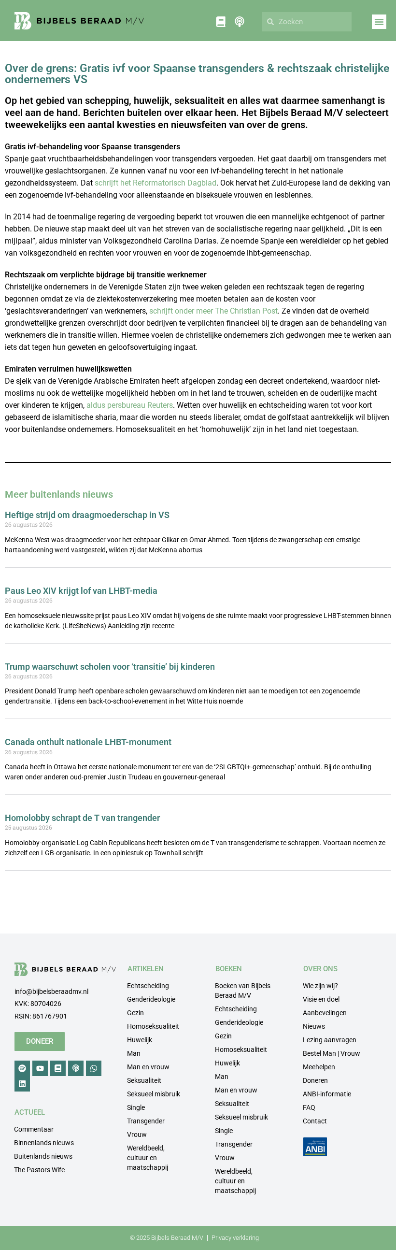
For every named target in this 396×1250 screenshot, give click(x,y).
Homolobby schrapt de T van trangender (82, 818)
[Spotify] (22, 1068)
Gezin (135, 1013)
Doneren (315, 1080)
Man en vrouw (148, 1067)
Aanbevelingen (325, 1013)
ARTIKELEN (145, 968)
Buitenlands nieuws (43, 1156)
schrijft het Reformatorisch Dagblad (155, 182)
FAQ (309, 1107)
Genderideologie (151, 999)
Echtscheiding (148, 986)
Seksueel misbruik (153, 1094)
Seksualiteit (144, 1080)
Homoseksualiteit (153, 1026)
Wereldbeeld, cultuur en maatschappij (147, 1157)
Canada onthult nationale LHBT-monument (88, 742)
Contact (315, 1121)
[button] (379, 21)
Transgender (146, 1121)
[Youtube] (40, 1068)
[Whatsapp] (93, 1068)
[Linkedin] (22, 1084)
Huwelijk (139, 1040)
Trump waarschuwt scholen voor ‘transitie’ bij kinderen (110, 666)
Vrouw (137, 1134)
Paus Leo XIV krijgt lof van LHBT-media (81, 591)
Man (134, 1053)
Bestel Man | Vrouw (331, 1053)
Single (136, 1107)
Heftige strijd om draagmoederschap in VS (87, 515)
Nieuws (314, 1026)
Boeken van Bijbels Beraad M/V (242, 990)
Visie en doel (321, 999)
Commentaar (34, 1129)
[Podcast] (76, 1068)
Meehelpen (319, 1067)
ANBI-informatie (327, 1094)
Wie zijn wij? (320, 986)
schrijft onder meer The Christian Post (213, 311)
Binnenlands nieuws (44, 1143)
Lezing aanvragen (329, 1040)
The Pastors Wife (39, 1170)
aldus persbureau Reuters (129, 405)
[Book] (58, 1068)
